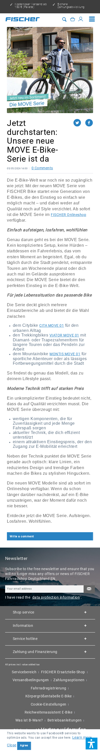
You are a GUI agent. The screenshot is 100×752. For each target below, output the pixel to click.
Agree (24, 745)
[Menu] (92, 19)
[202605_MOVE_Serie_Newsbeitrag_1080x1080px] (50, 70)
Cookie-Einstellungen (48, 704)
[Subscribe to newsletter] (89, 589)
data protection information (56, 597)
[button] (91, 743)
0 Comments (42, 168)
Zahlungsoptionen (68, 680)
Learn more (82, 737)
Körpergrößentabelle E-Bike (48, 696)
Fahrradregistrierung (48, 688)
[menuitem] (92, 19)
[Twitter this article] (79, 123)
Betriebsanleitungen (64, 720)
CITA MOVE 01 (51, 325)
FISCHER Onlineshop (68, 215)
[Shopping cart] (72, 19)
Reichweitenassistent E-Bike (49, 712)
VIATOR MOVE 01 (64, 335)
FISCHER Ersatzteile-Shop (63, 672)
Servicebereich (24, 672)
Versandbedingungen (31, 680)
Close (11, 745)
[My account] (81, 19)
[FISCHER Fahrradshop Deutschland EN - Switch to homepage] (22, 19)
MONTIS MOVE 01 (64, 354)
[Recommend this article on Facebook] (89, 123)
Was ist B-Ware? (29, 720)
